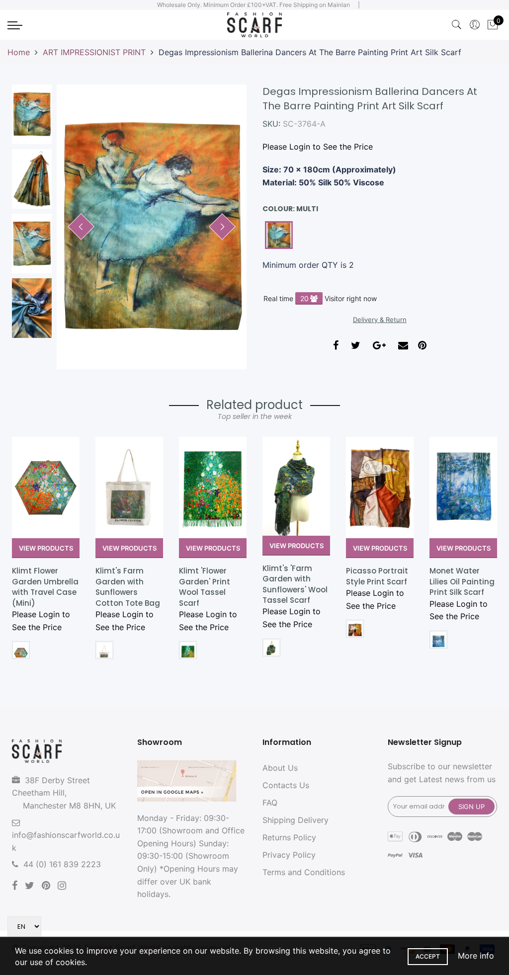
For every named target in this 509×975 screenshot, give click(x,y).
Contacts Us (285, 785)
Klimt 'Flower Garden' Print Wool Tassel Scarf (204, 587)
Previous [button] (81, 226)
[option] (152, 226)
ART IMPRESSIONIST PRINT (94, 52)
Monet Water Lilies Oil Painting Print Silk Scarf (462, 581)
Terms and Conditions (303, 872)
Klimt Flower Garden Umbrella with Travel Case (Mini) (45, 587)
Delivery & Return (380, 320)
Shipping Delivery (295, 820)
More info (476, 956)
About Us (280, 768)
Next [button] (222, 226)
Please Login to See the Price (317, 147)
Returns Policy (289, 837)
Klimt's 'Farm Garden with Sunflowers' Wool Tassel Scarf (295, 584)
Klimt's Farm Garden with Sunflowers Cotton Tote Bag (127, 587)
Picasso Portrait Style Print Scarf (377, 576)
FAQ (269, 803)
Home (18, 52)
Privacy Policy (289, 855)
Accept (428, 956)
